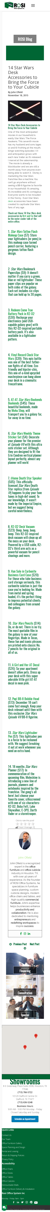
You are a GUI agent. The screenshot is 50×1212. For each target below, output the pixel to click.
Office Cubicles (8, 1181)
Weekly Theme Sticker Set (24, 435)
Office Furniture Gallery (12, 1143)
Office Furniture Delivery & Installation (18, 1189)
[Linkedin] (29, 933)
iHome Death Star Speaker (26, 478)
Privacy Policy (7, 1159)
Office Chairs (7, 1169)
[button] (35, 1036)
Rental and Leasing (10, 1151)
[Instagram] (25, 933)
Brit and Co (28, 216)
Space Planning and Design (13, 1147)
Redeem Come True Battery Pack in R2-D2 (21, 311)
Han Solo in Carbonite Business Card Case (22, 573)
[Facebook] (21, 933)
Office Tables (7, 1177)
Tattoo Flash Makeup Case (22, 233)
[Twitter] (22, 1203)
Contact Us (6, 1135)
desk (10, 201)
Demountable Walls (10, 1185)
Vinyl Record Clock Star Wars (23, 356)
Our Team (6, 1139)
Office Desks (7, 1173)
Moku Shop (18, 410)
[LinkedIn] (18, 1203)
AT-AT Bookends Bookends (25, 401)
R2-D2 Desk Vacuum (23, 526)
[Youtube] (36, 1203)
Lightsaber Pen (22, 734)
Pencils (22, 623)
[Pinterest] (31, 1203)
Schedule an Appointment (25, 1118)
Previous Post (20, 944)
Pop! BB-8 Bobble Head (25, 698)
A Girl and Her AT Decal (25, 664)
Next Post (34, 944)
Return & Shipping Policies (13, 1155)
